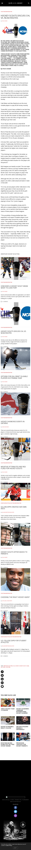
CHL (14, 665)
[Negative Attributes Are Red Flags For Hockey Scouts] (15, 449)
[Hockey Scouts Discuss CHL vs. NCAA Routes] (15, 313)
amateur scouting (8, 665)
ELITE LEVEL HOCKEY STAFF (7, 600)
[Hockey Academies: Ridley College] (8, 720)
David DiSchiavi (5, 427)
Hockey (17, 665)
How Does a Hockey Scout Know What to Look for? (14, 287)
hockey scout (22, 665)
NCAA (28, 665)
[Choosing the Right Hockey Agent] (15, 579)
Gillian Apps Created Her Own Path (13, 508)
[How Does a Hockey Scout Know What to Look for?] (15, 268)
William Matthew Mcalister (8, 512)
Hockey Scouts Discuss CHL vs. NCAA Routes (13, 332)
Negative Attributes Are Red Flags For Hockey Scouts (13, 467)
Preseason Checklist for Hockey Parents (22, 744)
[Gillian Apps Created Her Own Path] (15, 492)
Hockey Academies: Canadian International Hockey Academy (22, 711)
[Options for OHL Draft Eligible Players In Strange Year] (15, 358)
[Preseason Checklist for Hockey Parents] (23, 737)
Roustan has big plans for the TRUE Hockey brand (7, 744)
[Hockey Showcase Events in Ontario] (15, 404)
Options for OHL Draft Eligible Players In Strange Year (14, 377)
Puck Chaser (4, 21)
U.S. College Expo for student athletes (13, 641)
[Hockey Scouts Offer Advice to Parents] (15, 534)
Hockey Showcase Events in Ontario (12, 422)
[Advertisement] (15, 778)
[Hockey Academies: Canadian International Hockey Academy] (23, 702)
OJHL (4, 667)
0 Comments (5, 301)
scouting (8, 667)
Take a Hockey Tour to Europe (7, 709)
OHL (2, 667)
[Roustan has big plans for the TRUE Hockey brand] (8, 737)
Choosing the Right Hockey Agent (15, 597)
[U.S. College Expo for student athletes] (15, 623)
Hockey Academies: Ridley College (7, 727)
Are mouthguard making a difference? (22, 728)
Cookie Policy (8, 845)
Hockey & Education (5, 503)
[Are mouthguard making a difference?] (23, 720)
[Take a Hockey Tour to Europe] (8, 702)
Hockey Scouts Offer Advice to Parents (14, 553)
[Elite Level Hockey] (15, 3)
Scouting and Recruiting (6, 11)
